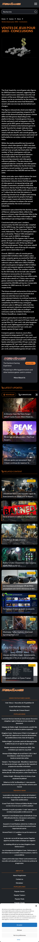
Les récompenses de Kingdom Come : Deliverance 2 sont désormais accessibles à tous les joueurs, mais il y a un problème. (19, 852)
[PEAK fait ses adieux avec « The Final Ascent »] (19, 431)
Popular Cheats (19, 903)
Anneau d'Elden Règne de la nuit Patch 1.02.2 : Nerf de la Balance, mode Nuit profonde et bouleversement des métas (19, 756)
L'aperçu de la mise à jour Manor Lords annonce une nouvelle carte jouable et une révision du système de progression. (19, 861)
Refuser (19, 930)
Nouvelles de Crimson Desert (19, 710)
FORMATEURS (26, 394)
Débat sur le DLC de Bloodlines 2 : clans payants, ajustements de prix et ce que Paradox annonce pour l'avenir (19, 784)
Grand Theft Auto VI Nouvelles (19, 706)
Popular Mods (19, 899)
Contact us (19, 879)
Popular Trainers (19, 895)
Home (4, 19)
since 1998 (29, 363)
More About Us (19, 378)
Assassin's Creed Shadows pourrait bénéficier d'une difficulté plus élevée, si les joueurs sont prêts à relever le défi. (19, 818)
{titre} (18, 939)
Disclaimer (19, 883)
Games (11, 19)
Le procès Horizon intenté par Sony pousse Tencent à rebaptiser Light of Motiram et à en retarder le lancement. (19, 721)
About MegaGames (19, 875)
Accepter (19, 925)
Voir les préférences (19, 935)
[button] (36, 906)
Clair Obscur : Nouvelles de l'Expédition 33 (19, 703)
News (19, 19)
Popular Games (19, 891)
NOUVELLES (10, 394)
